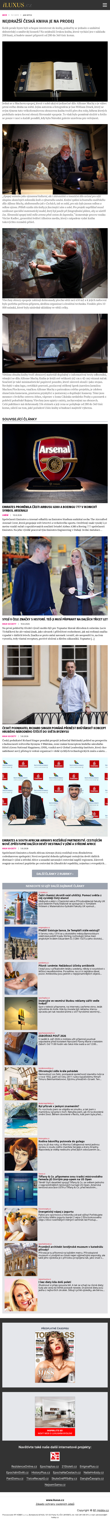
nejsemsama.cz (45, 1279)
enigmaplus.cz (44, 927)
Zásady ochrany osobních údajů (55, 1504)
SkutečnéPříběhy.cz (64, 1478)
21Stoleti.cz (69, 1466)
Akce (4, 15)
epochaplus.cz (44, 998)
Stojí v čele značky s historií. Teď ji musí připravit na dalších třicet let (55, 619)
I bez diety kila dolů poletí (55, 1282)
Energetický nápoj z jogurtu (56, 1211)
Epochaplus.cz (49, 1466)
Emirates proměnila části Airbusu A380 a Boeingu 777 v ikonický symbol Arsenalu (49, 508)
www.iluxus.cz (55, 1500)
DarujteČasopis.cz (92, 1478)
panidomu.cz (44, 963)
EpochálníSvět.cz (17, 1472)
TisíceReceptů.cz (37, 1478)
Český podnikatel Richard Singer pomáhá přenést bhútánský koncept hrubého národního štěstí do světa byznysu (54, 730)
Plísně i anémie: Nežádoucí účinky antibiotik (66, 965)
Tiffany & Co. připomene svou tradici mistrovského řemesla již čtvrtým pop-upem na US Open (71, 1178)
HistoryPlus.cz (41, 1472)
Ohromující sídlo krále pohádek (58, 1071)
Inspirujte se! (55, 1432)
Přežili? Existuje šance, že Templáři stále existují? (69, 930)
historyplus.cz (44, 1138)
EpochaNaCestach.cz (67, 1472)
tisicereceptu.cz (45, 1209)
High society (9, 624)
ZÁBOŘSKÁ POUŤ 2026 (52, 1035)
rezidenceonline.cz (46, 1068)
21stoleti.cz (43, 892)
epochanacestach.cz (47, 1033)
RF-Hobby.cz (101, 1510)
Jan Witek (27, 15)
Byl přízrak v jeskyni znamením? (59, 1106)
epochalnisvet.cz (45, 1244)
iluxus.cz (42, 1174)
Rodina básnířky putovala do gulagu (62, 1141)
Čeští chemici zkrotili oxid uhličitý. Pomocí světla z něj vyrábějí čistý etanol (70, 897)
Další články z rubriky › (55, 874)
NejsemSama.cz (55, 1484)
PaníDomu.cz (14, 1478)
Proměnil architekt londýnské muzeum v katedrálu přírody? (71, 1248)
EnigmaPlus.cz (89, 1466)
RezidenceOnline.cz (24, 1466)
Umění (5, 515)
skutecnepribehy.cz (46, 1103)
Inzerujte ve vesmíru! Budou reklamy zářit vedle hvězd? (69, 1002)
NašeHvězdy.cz (94, 1472)
